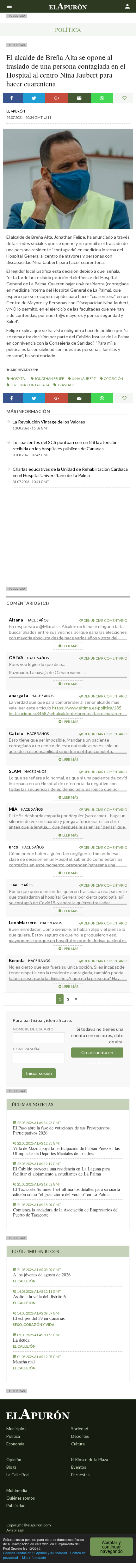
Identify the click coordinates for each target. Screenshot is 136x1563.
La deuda (21, 1340)
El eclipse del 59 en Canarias (39, 1318)
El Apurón (15, 111)
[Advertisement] (68, 537)
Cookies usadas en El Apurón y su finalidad (35, 1552)
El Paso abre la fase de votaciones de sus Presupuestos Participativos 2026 (61, 1130)
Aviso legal (15, 1530)
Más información (34, 1557)
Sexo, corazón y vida (33, 1324)
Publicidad (16, 1505)
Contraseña (26, 1049)
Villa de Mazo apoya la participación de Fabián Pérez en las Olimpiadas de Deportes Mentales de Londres (66, 1151)
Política (68, 29)
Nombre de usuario (33, 1029)
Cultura (78, 1443)
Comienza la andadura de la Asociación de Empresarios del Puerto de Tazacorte (66, 1212)
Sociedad (79, 1428)
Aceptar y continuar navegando (111, 1546)
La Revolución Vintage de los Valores (49, 421)
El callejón (24, 1281)
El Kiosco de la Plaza (89, 1459)
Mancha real (24, 1361)
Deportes (80, 1436)
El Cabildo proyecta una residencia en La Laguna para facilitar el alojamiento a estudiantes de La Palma (61, 1171)
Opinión (13, 1459)
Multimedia (16, 1490)
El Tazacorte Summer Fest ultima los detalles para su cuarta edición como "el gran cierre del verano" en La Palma (66, 1192)
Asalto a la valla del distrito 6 (39, 1296)
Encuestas (80, 1474)
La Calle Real (17, 1474)
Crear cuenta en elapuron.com (97, 1054)
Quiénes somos (20, 1498)
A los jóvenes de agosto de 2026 (42, 1274)
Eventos (78, 1467)
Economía (15, 1443)
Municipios (16, 1428)
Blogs (11, 1467)
